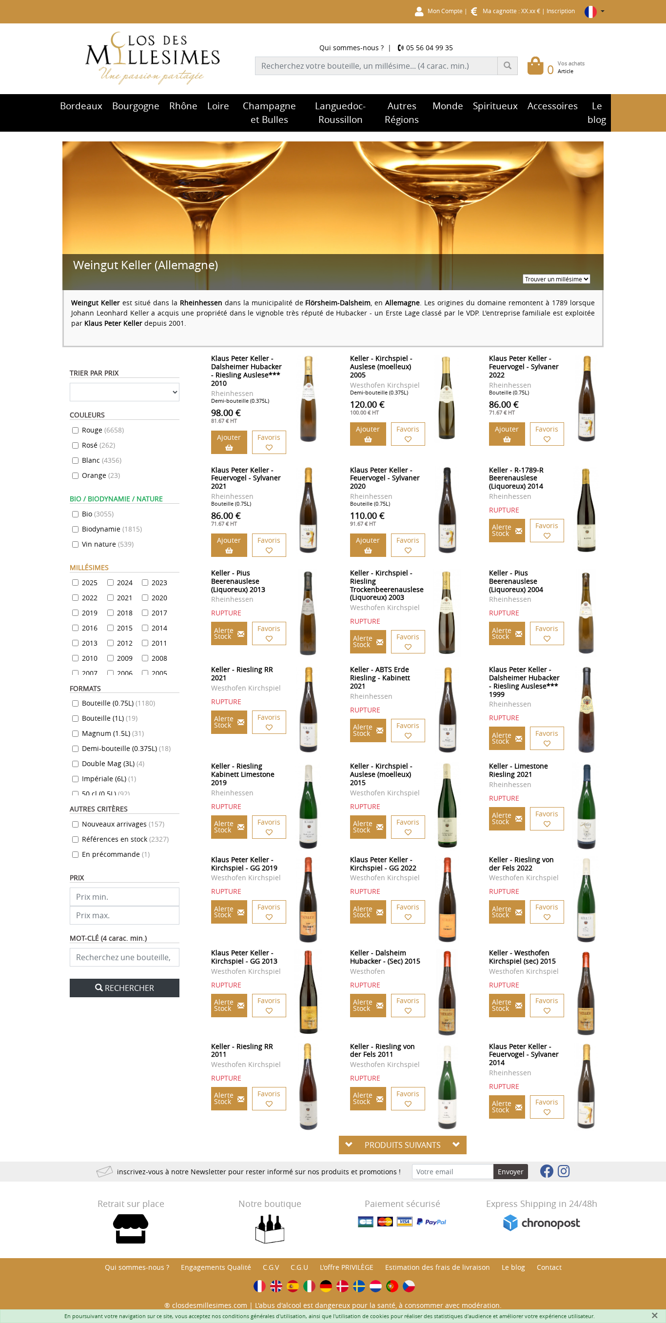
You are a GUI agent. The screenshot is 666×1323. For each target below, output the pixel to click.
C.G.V (271, 1267)
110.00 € (367, 518)
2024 (125, 582)
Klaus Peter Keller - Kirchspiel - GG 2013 (244, 957)
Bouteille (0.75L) (118, 703)
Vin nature (108, 544)
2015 (125, 627)
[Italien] (309, 1286)
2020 (159, 597)
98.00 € (226, 415)
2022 (90, 597)
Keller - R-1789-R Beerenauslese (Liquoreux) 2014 (516, 478)
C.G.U (299, 1267)
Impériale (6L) (109, 778)
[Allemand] (326, 1286)
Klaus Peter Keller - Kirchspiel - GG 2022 (383, 863)
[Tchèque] (409, 1286)
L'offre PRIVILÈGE (346, 1267)
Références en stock (125, 839)
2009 (125, 658)
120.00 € (367, 407)
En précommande (116, 854)
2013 (90, 643)
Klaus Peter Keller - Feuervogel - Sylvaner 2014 (524, 1054)
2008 (159, 658)
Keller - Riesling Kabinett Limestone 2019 (242, 774)
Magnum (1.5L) (113, 733)
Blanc (101, 460)
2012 (125, 643)
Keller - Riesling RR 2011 (242, 1050)
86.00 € (504, 407)
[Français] (260, 1286)
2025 (90, 582)
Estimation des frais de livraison (437, 1267)
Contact (549, 1267)
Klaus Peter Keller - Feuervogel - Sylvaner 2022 (524, 366)
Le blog (513, 1267)
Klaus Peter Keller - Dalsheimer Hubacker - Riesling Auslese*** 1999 (524, 681)
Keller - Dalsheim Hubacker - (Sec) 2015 (385, 957)
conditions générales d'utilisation (264, 1316)
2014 (159, 627)
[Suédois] (359, 1286)
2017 (159, 612)
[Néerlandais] (376, 1286)
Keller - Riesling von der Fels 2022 (521, 863)
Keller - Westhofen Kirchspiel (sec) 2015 (522, 957)
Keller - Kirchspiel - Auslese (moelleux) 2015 (381, 774)
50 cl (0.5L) (106, 793)
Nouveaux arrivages (123, 824)
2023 (159, 582)
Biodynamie (112, 528)
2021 (125, 597)
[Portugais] (392, 1286)
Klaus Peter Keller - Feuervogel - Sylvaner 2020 (385, 478)
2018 (125, 612)
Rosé (98, 445)
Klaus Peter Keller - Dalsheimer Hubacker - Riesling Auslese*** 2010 (246, 370)
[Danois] (342, 1286)
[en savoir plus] (308, 399)
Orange (101, 475)
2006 (125, 673)
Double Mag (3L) (113, 763)
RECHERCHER (129, 988)
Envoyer (511, 1171)
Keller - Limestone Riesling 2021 (518, 770)
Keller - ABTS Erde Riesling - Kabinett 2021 (380, 678)
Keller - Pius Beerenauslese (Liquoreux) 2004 (516, 581)
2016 (90, 627)
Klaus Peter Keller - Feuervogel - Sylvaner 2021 (246, 478)
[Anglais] (276, 1286)
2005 (159, 673)
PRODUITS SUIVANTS (403, 1145)
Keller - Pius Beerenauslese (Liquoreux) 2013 (238, 581)
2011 (159, 643)
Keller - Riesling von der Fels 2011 (382, 1050)
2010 (90, 658)
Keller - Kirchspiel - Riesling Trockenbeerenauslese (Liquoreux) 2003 (387, 585)
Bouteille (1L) (109, 718)
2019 (90, 612)
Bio (98, 513)
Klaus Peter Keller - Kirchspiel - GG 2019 (244, 863)
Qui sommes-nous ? (351, 47)
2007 (90, 673)
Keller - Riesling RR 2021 (242, 673)
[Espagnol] (293, 1286)
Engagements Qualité (216, 1267)
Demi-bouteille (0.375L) (126, 748)
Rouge (103, 429)
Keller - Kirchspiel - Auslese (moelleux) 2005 (381, 366)
